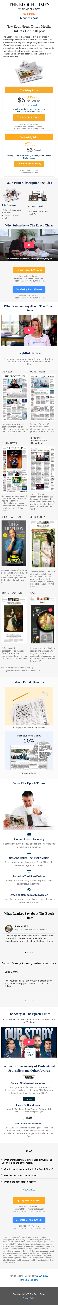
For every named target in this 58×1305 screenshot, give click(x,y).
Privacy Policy (29, 1298)
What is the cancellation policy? (20, 1181)
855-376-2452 (41, 1276)
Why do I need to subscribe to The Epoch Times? (28, 1169)
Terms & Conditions (29, 1280)
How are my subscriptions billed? (21, 1175)
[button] (25, 952)
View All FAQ (29, 1189)
